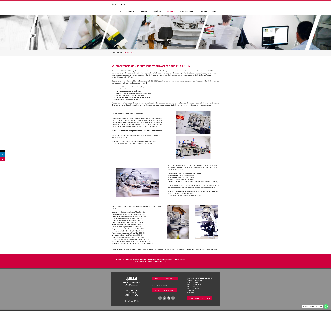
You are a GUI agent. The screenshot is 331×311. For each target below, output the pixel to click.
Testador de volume (193, 288)
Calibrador (190, 290)
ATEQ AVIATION (131, 291)
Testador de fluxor (192, 282)
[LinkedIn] (138, 301)
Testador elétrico (192, 286)
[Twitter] (129, 301)
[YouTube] (132, 301)
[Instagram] (135, 301)
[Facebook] (126, 301)
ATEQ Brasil (118, 53)
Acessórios (190, 293)
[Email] (2, 159)
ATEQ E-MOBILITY (132, 295)
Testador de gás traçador (195, 284)
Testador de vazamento (194, 280)
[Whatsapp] (326, 306)
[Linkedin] (2, 154)
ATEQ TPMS (132, 293)
